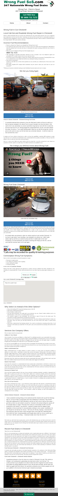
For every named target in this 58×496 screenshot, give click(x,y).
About (28, 23)
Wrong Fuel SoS (16, 486)
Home (12, 23)
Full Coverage (31, 492)
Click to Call (29, 494)
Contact (45, 23)
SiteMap (27, 492)
